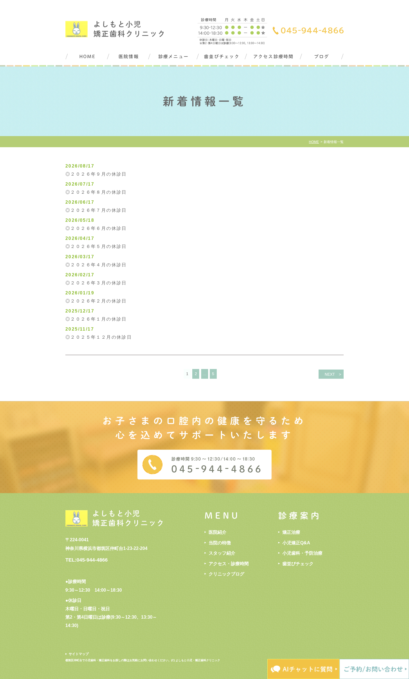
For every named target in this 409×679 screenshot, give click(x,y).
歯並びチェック (222, 56)
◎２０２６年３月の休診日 (96, 283)
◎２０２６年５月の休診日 (96, 246)
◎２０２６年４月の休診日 (96, 264)
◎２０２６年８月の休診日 (96, 192)
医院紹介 (217, 532)
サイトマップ (79, 654)
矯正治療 (291, 532)
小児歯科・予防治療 (302, 553)
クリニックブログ (226, 574)
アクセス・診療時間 (229, 563)
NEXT (330, 374)
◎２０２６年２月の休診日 (96, 301)
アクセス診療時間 (273, 56)
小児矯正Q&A (296, 542)
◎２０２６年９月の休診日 (96, 174)
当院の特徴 (220, 542)
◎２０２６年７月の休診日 (96, 210)
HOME (87, 56)
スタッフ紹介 (222, 553)
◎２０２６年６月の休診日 (96, 228)
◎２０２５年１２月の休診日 (98, 337)
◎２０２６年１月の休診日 (96, 319)
